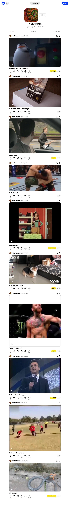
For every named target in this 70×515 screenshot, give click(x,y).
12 (59, 351)
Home (12, 31)
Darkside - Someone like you (19, 109)
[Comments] (18, 71)
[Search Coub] (7, 3)
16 (59, 158)
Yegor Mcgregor (15, 348)
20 (58, 288)
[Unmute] (11, 64)
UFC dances (13, 193)
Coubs (33, 31)
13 (59, 71)
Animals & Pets (52, 496)
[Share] (57, 36)
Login (65, 3)
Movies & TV (52, 248)
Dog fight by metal (16, 285)
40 (34, 27)
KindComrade (16, 35)
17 (59, 455)
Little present (14, 245)
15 (59, 397)
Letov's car (13, 155)
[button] (10, 71)
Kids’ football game (16, 453)
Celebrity (53, 397)
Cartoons (53, 71)
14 (59, 195)
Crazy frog (13, 493)
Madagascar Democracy (18, 68)
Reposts (57, 31)
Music (53, 158)
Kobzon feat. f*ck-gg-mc (18, 395)
